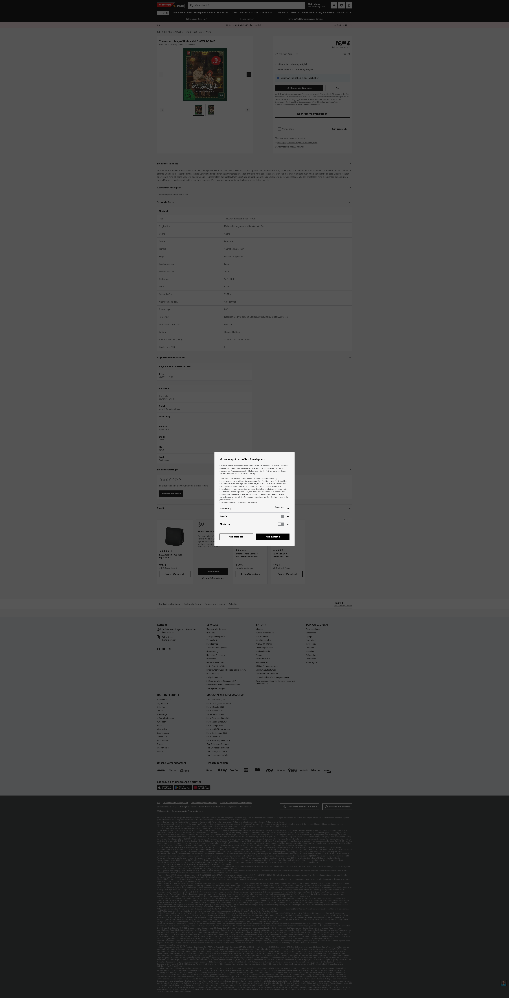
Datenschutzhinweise (227, 502)
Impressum (241, 502)
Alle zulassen (273, 536)
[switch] (281, 516)
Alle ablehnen (236, 536)
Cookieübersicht (253, 502)
